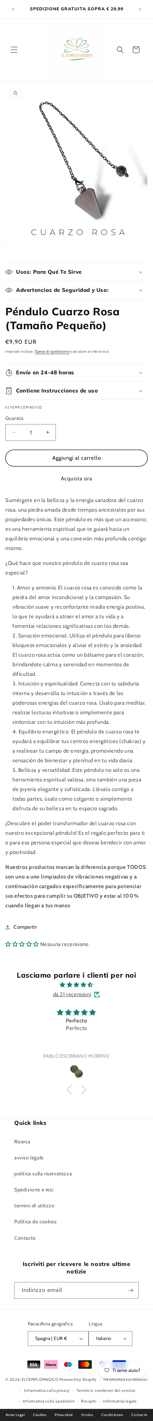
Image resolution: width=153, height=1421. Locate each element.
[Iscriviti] (130, 1290)
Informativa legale (120, 1401)
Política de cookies (35, 1221)
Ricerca (22, 1141)
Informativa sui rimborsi (126, 1379)
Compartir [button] (25, 927)
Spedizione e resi (33, 1189)
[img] (76, 985)
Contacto (25, 1238)
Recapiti (88, 1401)
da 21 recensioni (72, 994)
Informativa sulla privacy (47, 1390)
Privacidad (64, 1414)
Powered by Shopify (78, 1379)
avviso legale (29, 1157)
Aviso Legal (15, 1414)
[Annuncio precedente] (13, 9)
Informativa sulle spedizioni (49, 1401)
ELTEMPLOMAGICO (40, 1379)
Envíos (87, 1414)
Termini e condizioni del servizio (106, 1390)
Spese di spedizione (52, 351)
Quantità (14, 418)
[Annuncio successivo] (140, 9)
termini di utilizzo (34, 1205)
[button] (14, 50)
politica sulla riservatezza (43, 1173)
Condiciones (112, 1414)
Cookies (39, 1414)
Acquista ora (76, 478)
